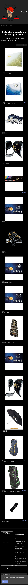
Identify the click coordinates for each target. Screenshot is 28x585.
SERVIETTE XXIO (5, 521)
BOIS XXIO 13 (4, 133)
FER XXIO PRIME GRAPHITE (8, 342)
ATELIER (4, 538)
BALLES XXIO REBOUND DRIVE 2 (9, 103)
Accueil (3, 536)
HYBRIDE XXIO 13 (5, 372)
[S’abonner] (25, 574)
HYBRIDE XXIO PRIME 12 (7, 401)
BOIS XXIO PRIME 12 (6, 163)
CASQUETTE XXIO (5, 193)
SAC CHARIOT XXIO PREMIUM (8, 461)
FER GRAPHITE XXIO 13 (7, 282)
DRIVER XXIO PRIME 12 (6, 252)
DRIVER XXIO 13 (5, 222)
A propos (4, 540)
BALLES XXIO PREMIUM (7, 73)
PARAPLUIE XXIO (5, 431)
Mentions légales (5, 542)
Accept (4, 581)
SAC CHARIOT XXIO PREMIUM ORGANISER (11, 491)
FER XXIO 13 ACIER (6, 312)
